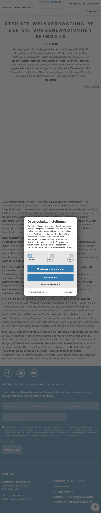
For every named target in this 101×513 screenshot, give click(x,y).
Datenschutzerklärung (62, 247)
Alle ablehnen (50, 277)
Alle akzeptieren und (50, 269)
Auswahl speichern (50, 284)
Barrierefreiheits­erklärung (37, 292)
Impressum (69, 292)
